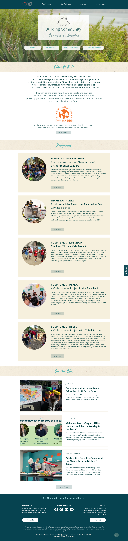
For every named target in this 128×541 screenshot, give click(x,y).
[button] (46, 4)
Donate (126, 269)
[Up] (116, 535)
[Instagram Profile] (61, 509)
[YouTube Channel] (66, 509)
